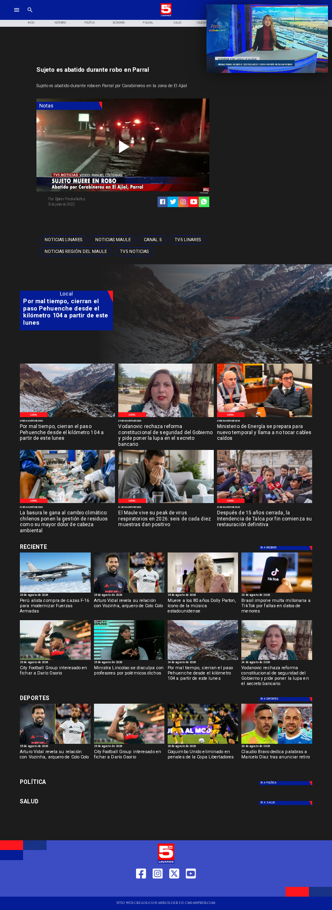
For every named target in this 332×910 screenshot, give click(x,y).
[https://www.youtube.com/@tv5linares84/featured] (193, 201)
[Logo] (166, 15)
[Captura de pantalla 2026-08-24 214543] (165, 417)
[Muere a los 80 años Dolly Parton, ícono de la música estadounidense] (203, 592)
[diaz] (276, 743)
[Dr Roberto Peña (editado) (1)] (165, 502)
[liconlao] (129, 659)
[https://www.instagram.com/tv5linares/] (183, 201)
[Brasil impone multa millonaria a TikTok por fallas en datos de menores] (276, 592)
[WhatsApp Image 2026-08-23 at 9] (67, 417)
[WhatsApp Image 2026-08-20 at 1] (264, 502)
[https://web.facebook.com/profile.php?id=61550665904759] (141, 889)
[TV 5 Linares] (30, 15)
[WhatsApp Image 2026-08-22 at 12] (264, 417)
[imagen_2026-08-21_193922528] (67, 502)
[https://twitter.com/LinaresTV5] (174, 889)
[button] (63, 240)
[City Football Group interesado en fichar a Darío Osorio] (55, 659)
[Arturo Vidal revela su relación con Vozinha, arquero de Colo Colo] (129, 592)
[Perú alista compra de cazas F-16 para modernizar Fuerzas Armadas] (55, 592)
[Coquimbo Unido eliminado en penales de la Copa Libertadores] (203, 743)
